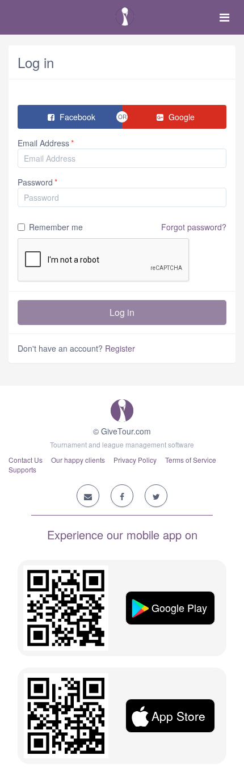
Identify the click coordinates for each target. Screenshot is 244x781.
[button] (170, 608)
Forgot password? (193, 227)
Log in (122, 312)
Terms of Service (190, 460)
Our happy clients (78, 460)
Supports (22, 469)
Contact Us (26, 460)
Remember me (127, 227)
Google (180, 117)
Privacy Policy (135, 460)
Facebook (76, 117)
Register (120, 348)
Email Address (43, 143)
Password (35, 182)
